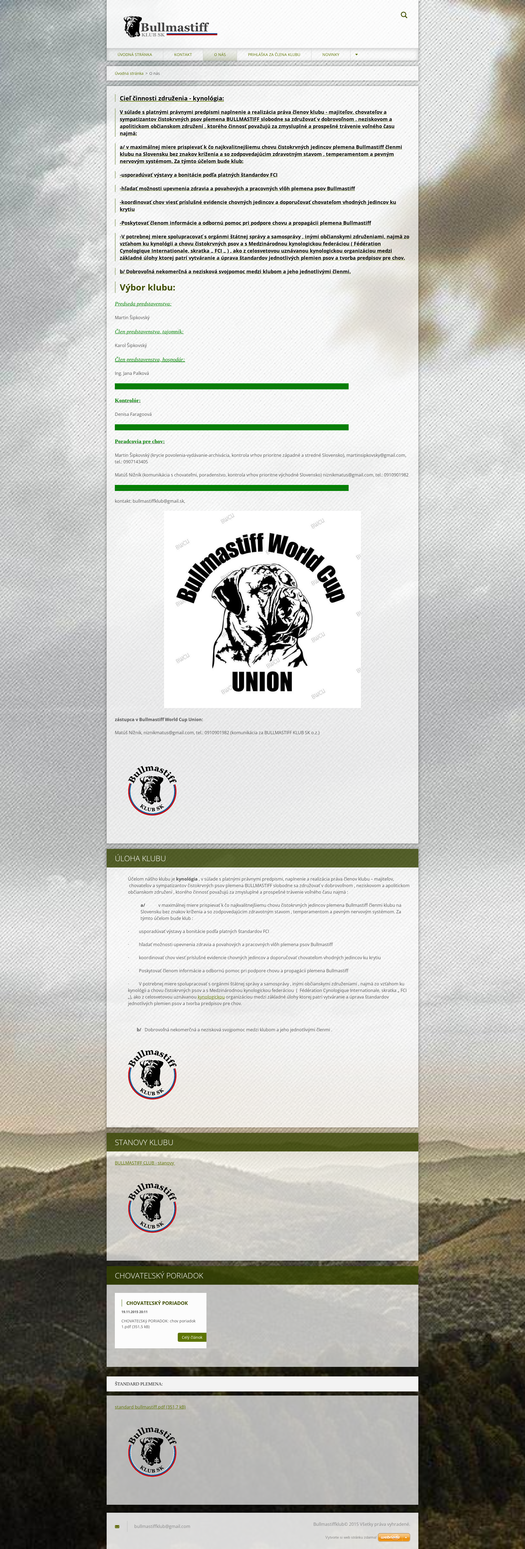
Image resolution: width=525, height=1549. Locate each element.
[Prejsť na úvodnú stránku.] (169, 18)
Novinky (330, 54)
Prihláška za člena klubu (274, 54)
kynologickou (211, 997)
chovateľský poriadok (157, 1303)
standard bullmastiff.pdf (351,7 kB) (150, 1407)
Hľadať (404, 16)
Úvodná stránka (135, 54)
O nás (220, 54)
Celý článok (192, 1337)
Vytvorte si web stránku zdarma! (351, 1537)
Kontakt (183, 54)
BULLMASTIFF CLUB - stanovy (145, 1163)
